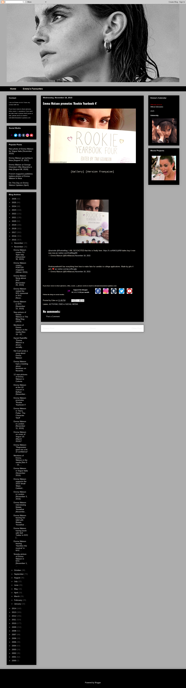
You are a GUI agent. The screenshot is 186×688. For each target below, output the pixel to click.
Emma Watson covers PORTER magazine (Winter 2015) (21, 267)
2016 (14, 236)
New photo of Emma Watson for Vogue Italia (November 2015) (21, 151)
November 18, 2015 (82, 256)
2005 (14, 642)
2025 (14, 202)
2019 (14, 225)
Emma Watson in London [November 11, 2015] (20, 424)
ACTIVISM (53, 304)
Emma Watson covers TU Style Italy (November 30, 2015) (20, 254)
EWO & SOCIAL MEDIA (68, 304)
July (16, 581)
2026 (14, 199)
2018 (14, 228)
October (18, 570)
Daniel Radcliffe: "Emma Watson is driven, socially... (21, 342)
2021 (14, 217)
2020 (14, 221)
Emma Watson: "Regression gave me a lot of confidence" (21, 448)
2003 (14, 649)
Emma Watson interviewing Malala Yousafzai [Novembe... (20, 507)
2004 (14, 646)
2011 (14, 620)
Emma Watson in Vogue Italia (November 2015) (21, 471)
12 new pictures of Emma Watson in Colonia (20, 377)
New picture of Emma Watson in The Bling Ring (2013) (21, 316)
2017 (14, 232)
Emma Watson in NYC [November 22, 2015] (20, 304)
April (16, 592)
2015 (14, 240)
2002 (14, 653)
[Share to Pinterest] (83, 300)
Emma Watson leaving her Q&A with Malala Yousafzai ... (20, 520)
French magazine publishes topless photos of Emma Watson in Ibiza (21, 176)
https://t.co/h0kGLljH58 (112, 251)
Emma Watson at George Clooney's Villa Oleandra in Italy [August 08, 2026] (20, 167)
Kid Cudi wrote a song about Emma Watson (21, 354)
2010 (14, 623)
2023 (14, 210)
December (19, 243)
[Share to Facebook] (80, 300)
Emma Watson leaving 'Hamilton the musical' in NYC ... (20, 545)
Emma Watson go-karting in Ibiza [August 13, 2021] (21, 159)
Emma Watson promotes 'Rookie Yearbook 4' (20, 401)
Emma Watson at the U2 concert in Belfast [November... (20, 389)
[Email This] (72, 300)
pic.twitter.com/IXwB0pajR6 (66, 253)
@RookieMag (62, 251)
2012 (14, 616)
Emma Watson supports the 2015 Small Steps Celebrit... (20, 483)
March (17, 596)
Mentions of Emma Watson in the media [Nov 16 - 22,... (20, 329)
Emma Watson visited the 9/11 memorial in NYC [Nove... (21, 293)
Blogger (98, 683)
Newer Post (48, 328)
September (19, 574)
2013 (14, 612)
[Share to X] (77, 300)
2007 (14, 634)
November (19, 247)
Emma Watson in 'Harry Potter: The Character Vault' (20, 413)
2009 (14, 627)
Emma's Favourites (33, 89)
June (16, 585)
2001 (14, 657)
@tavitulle (52, 251)
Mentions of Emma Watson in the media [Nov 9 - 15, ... (20, 460)
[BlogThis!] (75, 300)
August (17, 578)
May (16, 589)
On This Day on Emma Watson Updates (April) (19, 184)
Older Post (137, 328)
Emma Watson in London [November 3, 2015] (20, 495)
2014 (14, 608)
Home (13, 89)
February (18, 600)
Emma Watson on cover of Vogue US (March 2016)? (20, 436)
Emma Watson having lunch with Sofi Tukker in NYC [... (21, 533)
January (18, 604)
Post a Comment (53, 316)
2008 (14, 631)
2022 (14, 214)
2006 (14, 638)
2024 (14, 206)
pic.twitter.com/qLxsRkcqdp (66, 269)
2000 (14, 660)
